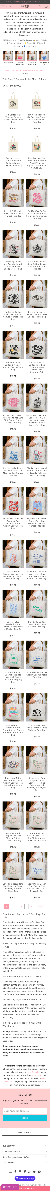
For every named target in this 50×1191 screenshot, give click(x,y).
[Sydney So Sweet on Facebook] (15, 1171)
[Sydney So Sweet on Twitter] (34, 1171)
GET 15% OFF (10, 1187)
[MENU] (1, 6)
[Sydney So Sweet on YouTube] (39, 1171)
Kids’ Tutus (37, 1075)
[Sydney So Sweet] (25, 6)
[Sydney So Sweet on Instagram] (20, 1171)
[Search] (40, 6)
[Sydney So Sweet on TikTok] (30, 1171)
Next (40, 906)
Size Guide (31, 46)
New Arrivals (33, 1072)
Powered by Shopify (37, 1185)
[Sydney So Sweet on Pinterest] (25, 1171)
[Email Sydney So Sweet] (11, 1171)
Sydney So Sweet (19, 1185)
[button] (25, 1188)
